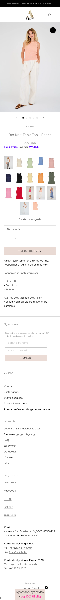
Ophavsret (10, 445)
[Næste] (43, 117)
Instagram (10, 482)
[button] (30, 594)
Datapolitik (10, 451)
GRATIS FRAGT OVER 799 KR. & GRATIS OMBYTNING (30, 3)
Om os (8, 380)
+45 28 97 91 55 (17, 568)
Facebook (10, 490)
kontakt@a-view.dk (21, 547)
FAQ (6, 440)
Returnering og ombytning (19, 434)
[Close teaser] (46, 587)
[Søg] (49, 14)
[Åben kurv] (55, 14)
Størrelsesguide (13, 397)
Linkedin (8, 507)
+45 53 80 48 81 (18, 551)
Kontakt (8, 386)
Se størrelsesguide (30, 219)
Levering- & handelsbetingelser (22, 428)
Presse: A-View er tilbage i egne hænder (27, 409)
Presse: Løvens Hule (16, 403)
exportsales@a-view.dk (23, 564)
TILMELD (25, 357)
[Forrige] (16, 117)
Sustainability (11, 392)
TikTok (8, 498)
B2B (6, 463)
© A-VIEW (30, 583)
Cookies (9, 457)
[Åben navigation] (4, 14)
